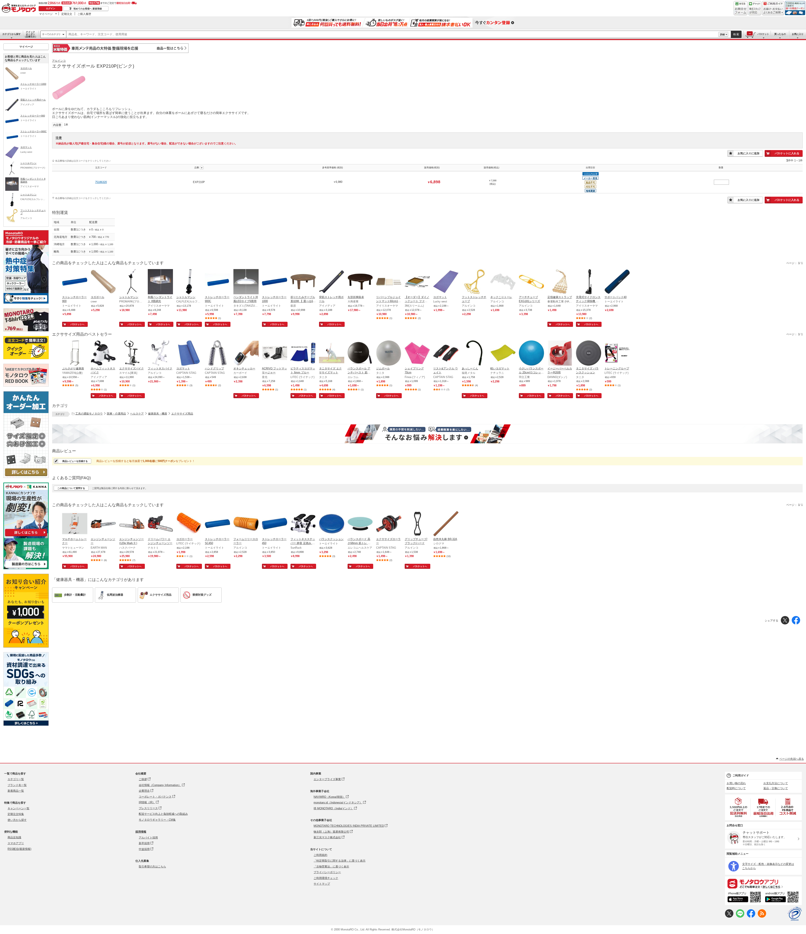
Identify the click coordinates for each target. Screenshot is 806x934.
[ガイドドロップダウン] (773, 11)
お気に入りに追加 (748, 153)
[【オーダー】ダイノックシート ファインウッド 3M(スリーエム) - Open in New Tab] (417, 282)
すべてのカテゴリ (51, 34)
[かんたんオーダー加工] (26, 477)
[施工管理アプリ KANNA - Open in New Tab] (26, 536)
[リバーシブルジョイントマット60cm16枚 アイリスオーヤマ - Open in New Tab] (388, 282)
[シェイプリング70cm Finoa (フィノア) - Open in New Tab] (417, 353)
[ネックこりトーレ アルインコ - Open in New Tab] (503, 282)
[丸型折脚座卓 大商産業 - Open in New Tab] (360, 282)
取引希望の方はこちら (152, 866)
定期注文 (66, 13)
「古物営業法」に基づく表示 (331, 866)
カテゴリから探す (11, 34)
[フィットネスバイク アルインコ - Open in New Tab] (160, 353)
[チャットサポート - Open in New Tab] (754, 8)
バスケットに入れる (787, 153)
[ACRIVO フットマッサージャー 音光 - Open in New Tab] (274, 353)
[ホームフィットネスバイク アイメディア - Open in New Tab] (103, 353)
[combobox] (392, 34)
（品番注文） (30, 34)
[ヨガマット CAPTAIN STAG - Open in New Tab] (189, 353)
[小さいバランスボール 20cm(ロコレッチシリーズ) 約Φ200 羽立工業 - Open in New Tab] (531, 353)
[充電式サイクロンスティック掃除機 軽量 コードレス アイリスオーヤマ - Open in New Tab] (588, 282)
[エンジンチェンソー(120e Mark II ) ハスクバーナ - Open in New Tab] (131, 524)
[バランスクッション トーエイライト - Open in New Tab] (331, 524)
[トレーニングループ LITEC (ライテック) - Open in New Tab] (617, 353)
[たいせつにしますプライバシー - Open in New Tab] (795, 914)
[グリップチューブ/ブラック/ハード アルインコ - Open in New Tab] (417, 524)
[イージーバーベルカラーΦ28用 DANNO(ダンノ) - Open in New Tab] (560, 353)
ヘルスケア (137, 413)
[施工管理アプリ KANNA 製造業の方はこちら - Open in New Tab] (26, 568)
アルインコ (59, 60)
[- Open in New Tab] (739, 807)
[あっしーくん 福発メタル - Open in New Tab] (474, 353)
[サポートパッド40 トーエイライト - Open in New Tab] (617, 282)
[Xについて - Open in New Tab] (729, 916)
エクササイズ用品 (182, 413)
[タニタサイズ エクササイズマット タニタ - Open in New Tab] (331, 353)
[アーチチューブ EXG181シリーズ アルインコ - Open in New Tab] (531, 282)
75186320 (101, 182)
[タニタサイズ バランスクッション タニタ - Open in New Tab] (588, 353)
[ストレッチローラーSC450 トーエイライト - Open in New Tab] (217, 524)
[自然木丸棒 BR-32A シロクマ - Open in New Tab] (445, 524)
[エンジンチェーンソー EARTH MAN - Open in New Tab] (103, 524)
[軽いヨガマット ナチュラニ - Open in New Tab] (503, 353)
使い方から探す (17, 820)
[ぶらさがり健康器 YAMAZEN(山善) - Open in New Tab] (74, 353)
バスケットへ (77, 324)
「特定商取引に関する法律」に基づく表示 (339, 860)
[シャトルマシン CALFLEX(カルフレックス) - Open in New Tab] (189, 282)
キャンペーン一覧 (18, 808)
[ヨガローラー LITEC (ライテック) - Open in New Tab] (189, 524)
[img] (20, 8)
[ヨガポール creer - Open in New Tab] (103, 282)
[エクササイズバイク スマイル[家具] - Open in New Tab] (131, 353)
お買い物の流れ (736, 783)
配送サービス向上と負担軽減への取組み (163, 813)
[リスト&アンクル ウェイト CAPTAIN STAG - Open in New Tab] (445, 353)
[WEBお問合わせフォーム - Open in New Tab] (740, 8)
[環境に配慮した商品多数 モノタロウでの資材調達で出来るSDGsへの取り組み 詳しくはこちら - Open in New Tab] (26, 724)
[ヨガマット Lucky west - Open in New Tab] (445, 282)
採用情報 (140, 831)
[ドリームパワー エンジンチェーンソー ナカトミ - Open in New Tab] (160, 524)
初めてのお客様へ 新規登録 (87, 8)
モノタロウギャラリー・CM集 (157, 819)
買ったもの (780, 34)
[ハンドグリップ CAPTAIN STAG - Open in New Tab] (217, 353)
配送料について (736, 788)
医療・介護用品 (116, 413)
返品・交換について (775, 788)
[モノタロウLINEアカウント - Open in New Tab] (740, 916)
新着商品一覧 (16, 790)
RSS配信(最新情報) (19, 848)
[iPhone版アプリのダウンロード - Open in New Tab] (744, 897)
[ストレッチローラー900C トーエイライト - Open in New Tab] (217, 282)
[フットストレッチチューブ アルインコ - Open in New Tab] (474, 282)
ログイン (50, 8)
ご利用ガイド (741, 775)
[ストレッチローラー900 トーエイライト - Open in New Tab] (74, 282)
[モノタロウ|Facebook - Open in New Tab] (751, 916)
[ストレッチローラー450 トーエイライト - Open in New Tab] (274, 524)
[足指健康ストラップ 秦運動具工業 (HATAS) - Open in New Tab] (560, 282)
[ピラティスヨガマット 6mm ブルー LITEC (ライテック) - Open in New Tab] (303, 353)
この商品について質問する (71, 488)
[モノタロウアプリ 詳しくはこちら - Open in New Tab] (763, 883)
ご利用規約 (320, 855)
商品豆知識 (14, 837)
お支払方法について (775, 783)
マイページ (46, 13)
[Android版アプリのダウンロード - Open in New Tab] (782, 897)
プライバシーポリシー (327, 872)
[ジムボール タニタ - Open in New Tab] (388, 353)
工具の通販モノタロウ (89, 413)
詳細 (722, 34)
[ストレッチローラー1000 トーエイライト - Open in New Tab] (274, 282)
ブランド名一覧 (17, 785)
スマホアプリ (16, 843)
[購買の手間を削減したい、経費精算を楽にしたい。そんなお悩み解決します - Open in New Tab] (427, 433)
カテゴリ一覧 (16, 779)
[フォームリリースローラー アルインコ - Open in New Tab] (246, 524)
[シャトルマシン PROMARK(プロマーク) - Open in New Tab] (131, 282)
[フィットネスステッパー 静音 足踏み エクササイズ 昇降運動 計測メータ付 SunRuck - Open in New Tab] (303, 524)
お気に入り (797, 34)
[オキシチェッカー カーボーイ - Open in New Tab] (246, 353)
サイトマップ (322, 883)
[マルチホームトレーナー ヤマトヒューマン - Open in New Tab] (74, 524)
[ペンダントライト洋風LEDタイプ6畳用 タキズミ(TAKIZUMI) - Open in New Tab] (246, 282)
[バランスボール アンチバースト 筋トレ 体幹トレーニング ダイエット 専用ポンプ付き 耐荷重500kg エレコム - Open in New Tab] (360, 353)
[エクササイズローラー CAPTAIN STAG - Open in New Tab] (388, 524)
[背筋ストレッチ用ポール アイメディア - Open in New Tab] (331, 282)
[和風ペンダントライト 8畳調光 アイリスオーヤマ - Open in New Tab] (160, 282)
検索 (736, 34)
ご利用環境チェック (326, 878)
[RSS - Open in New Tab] (762, 916)
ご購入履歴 (84, 13)
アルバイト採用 (148, 837)
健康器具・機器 (157, 413)
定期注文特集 (16, 814)
